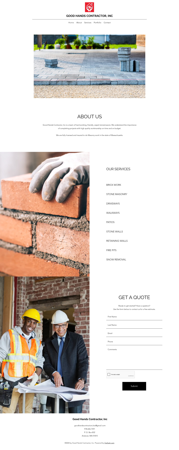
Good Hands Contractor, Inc (90, 419)
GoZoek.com (109, 443)
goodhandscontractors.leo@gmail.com (90, 425)
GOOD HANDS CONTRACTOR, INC (89, 16)
